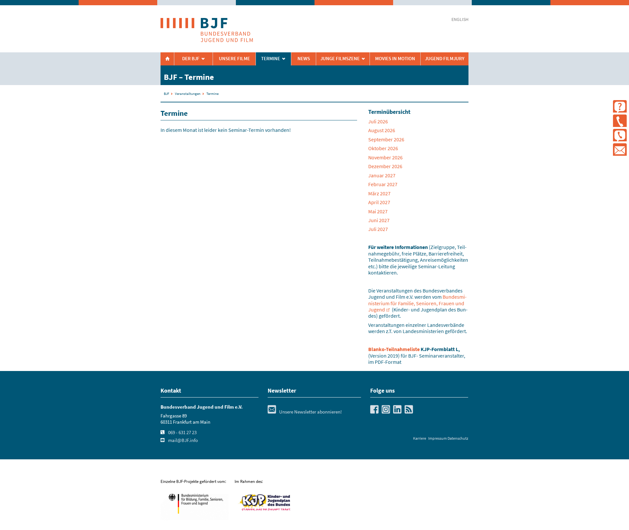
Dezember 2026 (385, 166)
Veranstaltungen (187, 93)
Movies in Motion (395, 59)
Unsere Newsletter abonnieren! (305, 412)
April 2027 (379, 202)
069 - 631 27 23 (182, 432)
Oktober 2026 (383, 148)
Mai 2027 (378, 211)
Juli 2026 (378, 121)
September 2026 (386, 139)
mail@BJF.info (183, 440)
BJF (166, 93)
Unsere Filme (234, 59)
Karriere (419, 438)
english (459, 19)
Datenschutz (458, 438)
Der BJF (191, 59)
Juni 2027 (379, 220)
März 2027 (379, 193)
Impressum (437, 438)
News (303, 59)
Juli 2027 (378, 229)
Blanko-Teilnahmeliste (394, 349)
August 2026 (381, 130)
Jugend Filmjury (445, 59)
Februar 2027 (382, 184)
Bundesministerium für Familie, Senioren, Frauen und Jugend (417, 303)
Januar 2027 (381, 175)
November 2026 (385, 157)
